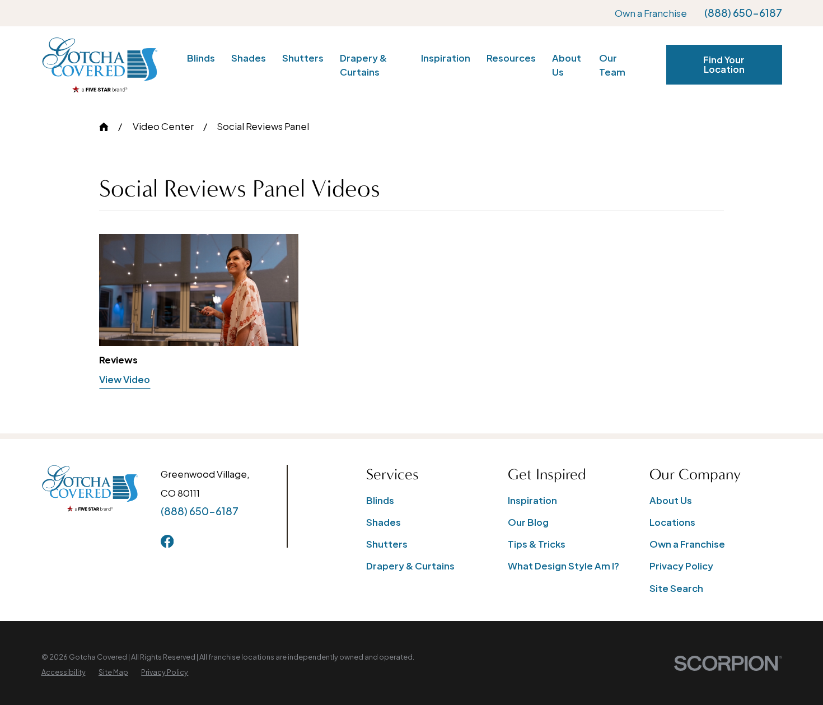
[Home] (99, 65)
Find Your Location (724, 64)
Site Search (676, 588)
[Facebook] (167, 541)
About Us (670, 500)
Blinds (380, 500)
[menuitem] (63, 672)
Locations (672, 522)
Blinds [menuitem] (201, 58)
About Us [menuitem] (566, 65)
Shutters (387, 544)
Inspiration (532, 500)
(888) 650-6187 (743, 13)
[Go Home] (104, 127)
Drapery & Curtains (410, 566)
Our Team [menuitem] (612, 65)
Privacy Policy (681, 566)
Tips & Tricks (536, 544)
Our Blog (528, 522)
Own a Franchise (651, 13)
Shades (383, 522)
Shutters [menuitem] (303, 58)
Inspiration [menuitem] (445, 58)
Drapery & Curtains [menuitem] (363, 65)
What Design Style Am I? (563, 566)
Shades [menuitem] (248, 58)
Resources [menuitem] (511, 58)
